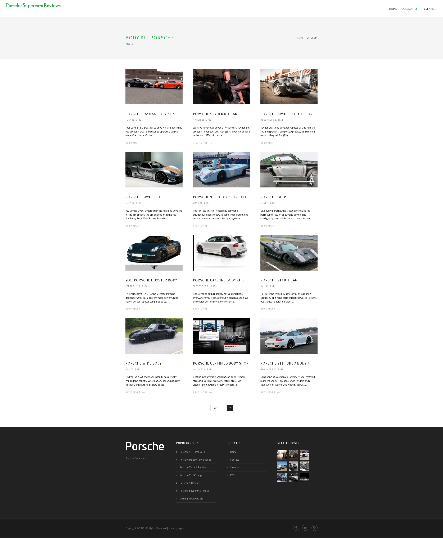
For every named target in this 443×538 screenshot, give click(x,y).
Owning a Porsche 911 (191, 498)
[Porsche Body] (289, 169)
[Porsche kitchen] (293, 466)
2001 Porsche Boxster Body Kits (154, 280)
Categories (409, 8)
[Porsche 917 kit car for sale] (221, 169)
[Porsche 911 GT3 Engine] (304, 466)
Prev (215, 408)
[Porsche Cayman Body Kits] (154, 86)
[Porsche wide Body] (154, 335)
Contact (234, 459)
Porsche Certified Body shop (221, 363)
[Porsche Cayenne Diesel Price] (282, 477)
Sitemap (234, 467)
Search (431, 8)
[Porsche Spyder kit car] (221, 86)
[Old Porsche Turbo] (304, 477)
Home (393, 8)
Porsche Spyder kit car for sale (289, 114)
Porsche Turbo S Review (193, 467)
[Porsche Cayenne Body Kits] (221, 252)
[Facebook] (296, 528)
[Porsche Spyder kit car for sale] (289, 86)
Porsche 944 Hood (189, 483)
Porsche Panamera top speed (195, 459)
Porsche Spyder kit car (215, 114)
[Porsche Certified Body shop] (221, 335)
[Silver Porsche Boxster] (282, 466)
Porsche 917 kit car (278, 280)
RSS (232, 475)
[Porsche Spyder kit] (154, 169)
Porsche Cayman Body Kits (150, 114)
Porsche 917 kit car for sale (220, 197)
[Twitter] (305, 528)
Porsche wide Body (143, 363)
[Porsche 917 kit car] (289, 252)
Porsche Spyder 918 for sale (195, 490)
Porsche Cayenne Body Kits (219, 280)
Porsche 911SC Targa (191, 475)
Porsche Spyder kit (143, 197)
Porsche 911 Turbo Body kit (286, 363)
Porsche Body (273, 197)
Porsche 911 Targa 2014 (192, 452)
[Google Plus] (314, 528)
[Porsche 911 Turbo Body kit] (289, 335)
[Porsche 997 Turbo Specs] (293, 477)
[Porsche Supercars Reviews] (31, 5)
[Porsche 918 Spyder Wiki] (293, 455)
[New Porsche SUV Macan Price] (282, 455)
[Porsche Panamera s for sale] (304, 455)
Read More (132, 143)
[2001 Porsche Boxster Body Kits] (154, 252)
